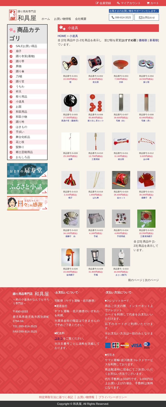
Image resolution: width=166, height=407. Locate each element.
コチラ (58, 338)
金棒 (70, 159)
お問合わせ (149, 17)
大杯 (121, 82)
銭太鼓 (121, 159)
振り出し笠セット (96, 121)
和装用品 (21, 111)
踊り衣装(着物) (25, 56)
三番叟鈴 (96, 159)
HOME (62, 36)
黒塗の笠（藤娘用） (70, 121)
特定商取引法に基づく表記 (56, 397)
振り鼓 (146, 82)
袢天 (18, 91)
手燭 (96, 275)
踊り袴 (20, 121)
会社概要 (80, 18)
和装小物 (21, 116)
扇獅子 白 (70, 236)
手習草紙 (121, 236)
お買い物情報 (62, 18)
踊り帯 (20, 61)
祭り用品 (21, 96)
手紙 (96, 236)
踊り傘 (20, 71)
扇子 (18, 51)
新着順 (154, 40)
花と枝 (20, 142)
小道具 (73, 36)
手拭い (20, 131)
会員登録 (105, 3)
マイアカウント (131, 3)
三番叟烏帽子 (146, 236)
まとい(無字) (121, 275)
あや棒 (146, 159)
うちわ (20, 86)
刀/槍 (19, 76)
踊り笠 (20, 81)
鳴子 (70, 198)
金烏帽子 (70, 275)
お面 (18, 106)
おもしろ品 (23, 157)
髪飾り (20, 147)
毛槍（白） (121, 121)
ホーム (46, 18)
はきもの (21, 126)
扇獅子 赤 (146, 198)
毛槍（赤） (146, 121)
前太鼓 (96, 82)
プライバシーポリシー (113, 397)
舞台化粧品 (23, 136)
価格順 (143, 40)
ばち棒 (96, 198)
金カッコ (121, 198)
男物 (18, 66)
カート (154, 3)
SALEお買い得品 (26, 46)
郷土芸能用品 (24, 152)
